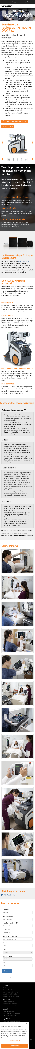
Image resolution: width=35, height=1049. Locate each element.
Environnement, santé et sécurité (13, 1006)
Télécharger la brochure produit (16, 121)
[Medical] (6, 5)
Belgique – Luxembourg (19, 2)
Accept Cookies (14, 1045)
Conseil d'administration (10, 990)
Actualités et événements (10, 992)
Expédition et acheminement (11, 1021)
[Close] (27, 1024)
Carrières (5, 988)
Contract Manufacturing (10, 1015)
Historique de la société (10, 994)
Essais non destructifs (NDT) (11, 1013)
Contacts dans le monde (10, 1004)
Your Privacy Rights (14, 1040)
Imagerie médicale (8, 1011)
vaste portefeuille (24, 261)
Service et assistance (9, 1001)
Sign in (32, 2)
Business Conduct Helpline (11, 996)
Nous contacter (8, 126)
